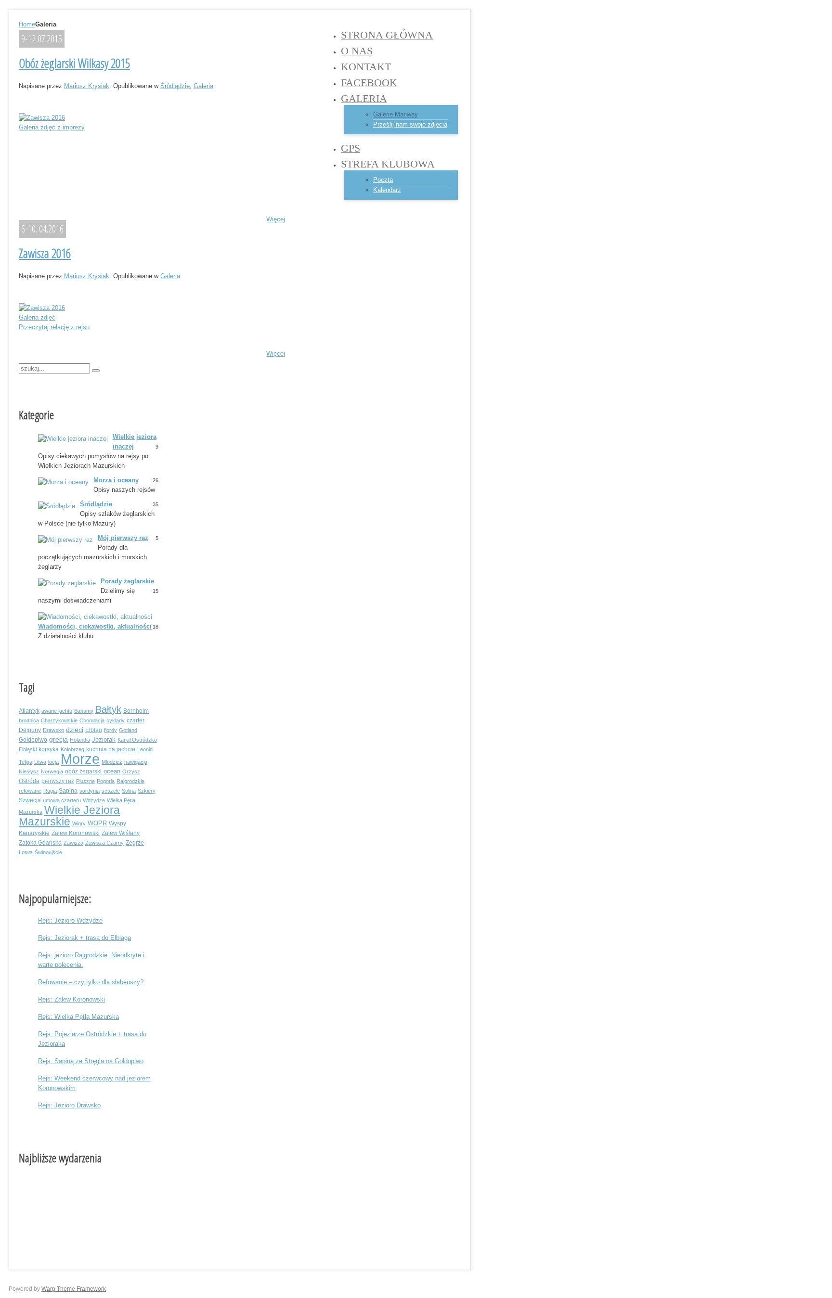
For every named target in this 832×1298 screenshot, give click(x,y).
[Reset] (96, 370)
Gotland (128, 730)
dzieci (74, 729)
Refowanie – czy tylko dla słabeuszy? (90, 982)
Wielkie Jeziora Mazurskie (69, 816)
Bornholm (136, 710)
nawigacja (135, 762)
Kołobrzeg (72, 749)
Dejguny (30, 730)
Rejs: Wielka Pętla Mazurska (78, 1016)
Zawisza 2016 (45, 253)
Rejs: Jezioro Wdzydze (70, 920)
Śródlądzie (175, 86)
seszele (111, 791)
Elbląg (93, 730)
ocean (112, 771)
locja (53, 762)
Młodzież (112, 762)
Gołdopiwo (33, 739)
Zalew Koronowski (76, 833)
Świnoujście (48, 852)
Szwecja (30, 800)
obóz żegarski (83, 771)
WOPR (97, 823)
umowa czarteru (62, 800)
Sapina (68, 790)
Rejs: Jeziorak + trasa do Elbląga (84, 937)
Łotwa (26, 852)
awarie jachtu (56, 711)
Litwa (40, 762)
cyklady (115, 720)
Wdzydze (94, 800)
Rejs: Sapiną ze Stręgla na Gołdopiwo (90, 1061)
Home (27, 24)
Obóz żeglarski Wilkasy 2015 (74, 63)
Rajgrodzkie (130, 781)
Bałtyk (108, 709)
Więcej (275, 219)
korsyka (49, 749)
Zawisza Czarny (104, 843)
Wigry (79, 823)
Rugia (50, 791)
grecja (58, 739)
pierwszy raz (57, 781)
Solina (129, 791)
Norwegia (52, 771)
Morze (80, 759)
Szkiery (147, 791)
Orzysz (131, 771)
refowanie (30, 791)
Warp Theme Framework (73, 1288)
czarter (135, 720)
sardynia (89, 791)
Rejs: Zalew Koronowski (71, 999)
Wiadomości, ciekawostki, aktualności (95, 626)
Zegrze (135, 842)
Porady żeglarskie (127, 581)
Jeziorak (104, 739)
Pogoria (106, 781)
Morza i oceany (116, 480)
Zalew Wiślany (121, 833)
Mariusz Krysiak (86, 86)
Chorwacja (91, 720)
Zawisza (73, 843)
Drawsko (53, 730)
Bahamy (83, 711)
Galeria (203, 86)
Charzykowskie (59, 720)
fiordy (110, 730)
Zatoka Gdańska (40, 842)
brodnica (29, 720)
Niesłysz (29, 771)
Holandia (80, 740)
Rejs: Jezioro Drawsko (69, 1105)
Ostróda (29, 781)
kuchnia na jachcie (110, 749)
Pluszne (85, 781)
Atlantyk (29, 710)
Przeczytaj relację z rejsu (54, 327)
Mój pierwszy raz (123, 537)
